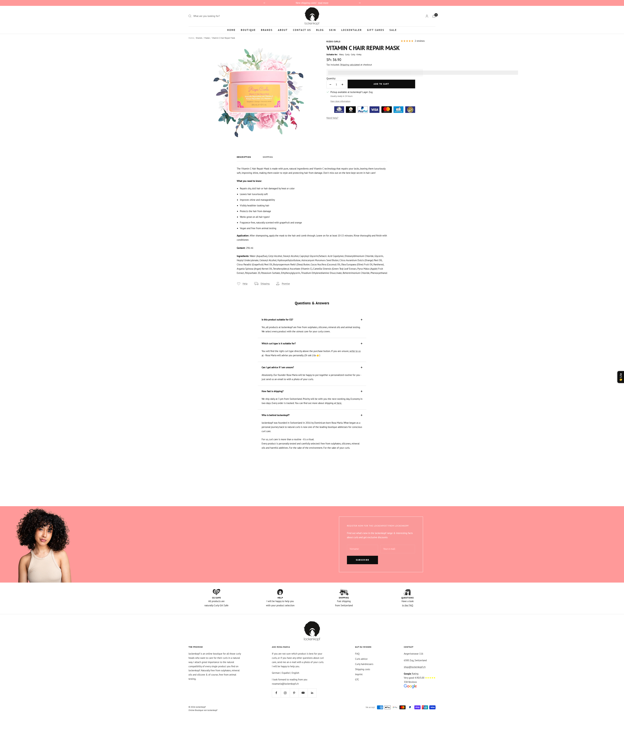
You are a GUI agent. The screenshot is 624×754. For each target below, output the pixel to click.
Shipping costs (362, 669)
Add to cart (381, 84)
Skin (332, 29)
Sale (393, 29)
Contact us (302, 29)
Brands (267, 29)
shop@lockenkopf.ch (415, 667)
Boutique (248, 29)
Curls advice (361, 658)
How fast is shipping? (273, 391)
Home (231, 29)
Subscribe (362, 560)
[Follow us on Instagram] (285, 692)
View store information (340, 101)
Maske (207, 38)
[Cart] (434, 16)
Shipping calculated (350, 64)
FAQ (357, 653)
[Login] (426, 16)
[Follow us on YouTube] (303, 692)
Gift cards (375, 29)
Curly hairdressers (364, 664)
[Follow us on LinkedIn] (312, 692)
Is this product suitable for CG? (277, 319)
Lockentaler (351, 29)
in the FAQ (407, 605)
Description (244, 157)
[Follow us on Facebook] (276, 692)
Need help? (332, 117)
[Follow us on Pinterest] (294, 692)
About (283, 29)
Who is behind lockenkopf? (276, 415)
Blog (320, 29)
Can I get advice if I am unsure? (278, 367)
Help (245, 283)
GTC (357, 679)
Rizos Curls (333, 41)
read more (323, 2)
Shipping (268, 157)
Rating (411, 673)
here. (339, 403)
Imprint (359, 674)
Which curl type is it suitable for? (279, 343)
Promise (286, 283)
